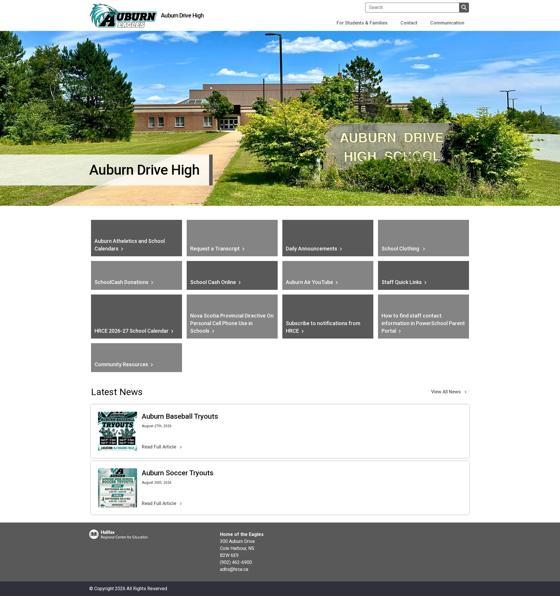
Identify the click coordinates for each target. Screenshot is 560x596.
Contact (408, 23)
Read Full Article (159, 447)
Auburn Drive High (182, 15)
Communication (447, 23)
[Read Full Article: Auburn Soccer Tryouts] (117, 487)
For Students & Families (362, 23)
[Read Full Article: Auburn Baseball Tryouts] (117, 431)
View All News (446, 392)
